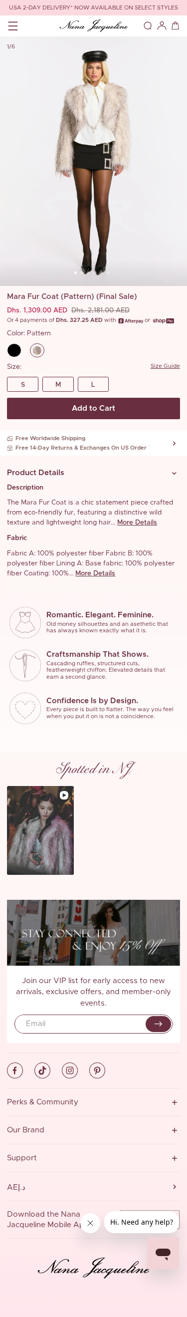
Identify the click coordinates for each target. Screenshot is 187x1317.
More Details (137, 522)
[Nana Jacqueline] (93, 25)
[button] (93, 473)
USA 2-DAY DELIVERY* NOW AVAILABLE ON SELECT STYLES (93, 7)
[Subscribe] (158, 1024)
